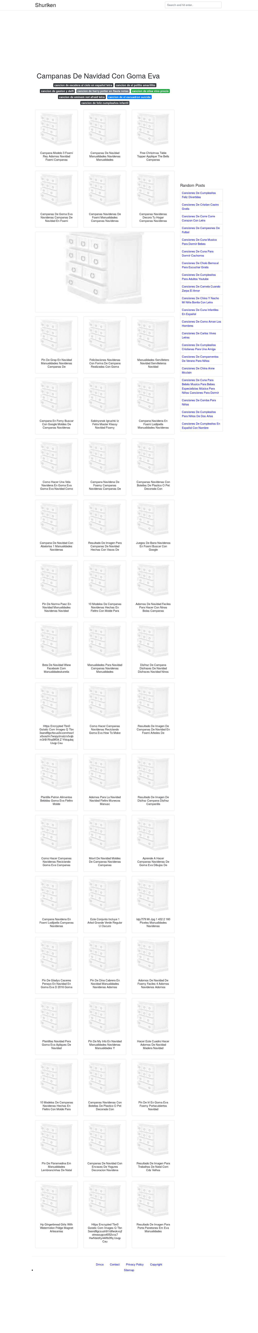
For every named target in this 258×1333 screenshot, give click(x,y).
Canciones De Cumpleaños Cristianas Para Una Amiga (199, 347)
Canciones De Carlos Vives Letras (199, 335)
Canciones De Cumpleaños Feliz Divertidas (199, 195)
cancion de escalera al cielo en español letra (83, 85)
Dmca (100, 1264)
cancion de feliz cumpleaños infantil (104, 103)
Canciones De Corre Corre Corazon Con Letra (198, 218)
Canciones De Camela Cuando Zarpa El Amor (201, 288)
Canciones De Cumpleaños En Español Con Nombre (201, 425)
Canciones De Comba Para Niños (199, 402)
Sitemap (129, 1270)
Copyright (156, 1264)
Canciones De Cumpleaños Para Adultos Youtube (199, 277)
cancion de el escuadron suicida (129, 97)
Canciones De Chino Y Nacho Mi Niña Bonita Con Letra (200, 300)
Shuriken (45, 4)
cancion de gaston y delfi (57, 91)
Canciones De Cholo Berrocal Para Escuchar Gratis (200, 265)
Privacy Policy (135, 1264)
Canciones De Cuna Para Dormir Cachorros (197, 253)
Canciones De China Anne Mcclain (198, 370)
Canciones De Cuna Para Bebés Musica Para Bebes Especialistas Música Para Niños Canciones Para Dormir (200, 386)
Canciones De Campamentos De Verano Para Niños (200, 358)
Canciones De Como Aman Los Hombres (201, 323)
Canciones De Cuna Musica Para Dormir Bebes (199, 242)
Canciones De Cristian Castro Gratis (200, 206)
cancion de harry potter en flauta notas (102, 91)
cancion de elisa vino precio (150, 91)
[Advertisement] (113, 26)
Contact (115, 1264)
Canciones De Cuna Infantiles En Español (200, 312)
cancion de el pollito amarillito (135, 85)
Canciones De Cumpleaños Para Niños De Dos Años (199, 414)
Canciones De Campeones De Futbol (201, 230)
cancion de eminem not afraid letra (82, 97)
